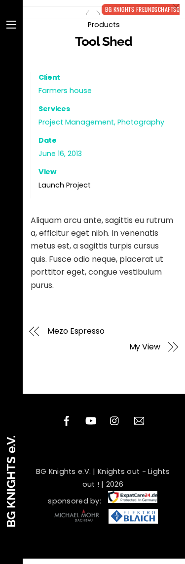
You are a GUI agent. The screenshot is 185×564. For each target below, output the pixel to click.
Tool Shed (103, 41)
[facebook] (66, 420)
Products (104, 25)
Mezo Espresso (76, 331)
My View (144, 347)
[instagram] (115, 420)
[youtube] (91, 420)
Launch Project (64, 185)
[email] (139, 420)
